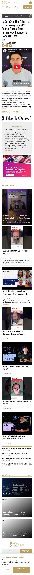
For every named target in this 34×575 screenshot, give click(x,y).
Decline (6, 570)
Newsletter (27, 7)
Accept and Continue (21, 570)
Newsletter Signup (25, 550)
